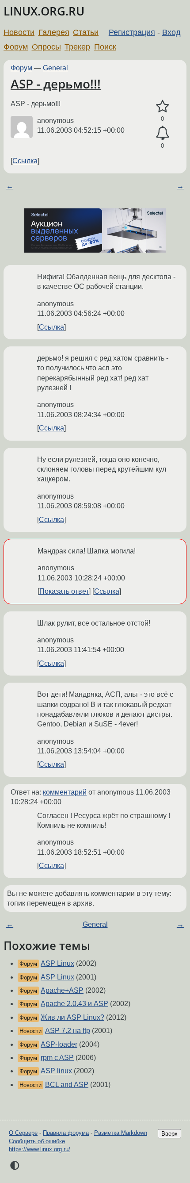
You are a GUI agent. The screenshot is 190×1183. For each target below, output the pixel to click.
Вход (171, 32)
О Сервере (23, 1132)
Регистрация (132, 32)
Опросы (46, 46)
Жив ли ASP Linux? (72, 1017)
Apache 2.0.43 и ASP (74, 1003)
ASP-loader (59, 1044)
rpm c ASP (57, 1057)
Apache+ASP (62, 990)
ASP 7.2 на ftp (67, 1030)
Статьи (86, 32)
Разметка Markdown (120, 1132)
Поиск (105, 46)
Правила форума (66, 1132)
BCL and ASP (66, 1084)
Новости (19, 32)
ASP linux (56, 1071)
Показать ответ (64, 591)
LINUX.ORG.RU (44, 11)
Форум (16, 46)
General (55, 68)
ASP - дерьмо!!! (56, 83)
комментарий (65, 792)
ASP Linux (57, 963)
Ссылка (25, 161)
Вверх (169, 1133)
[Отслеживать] (162, 133)
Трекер (77, 46)
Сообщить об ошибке (37, 1141)
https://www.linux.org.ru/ (39, 1149)
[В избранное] (162, 107)
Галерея (53, 32)
